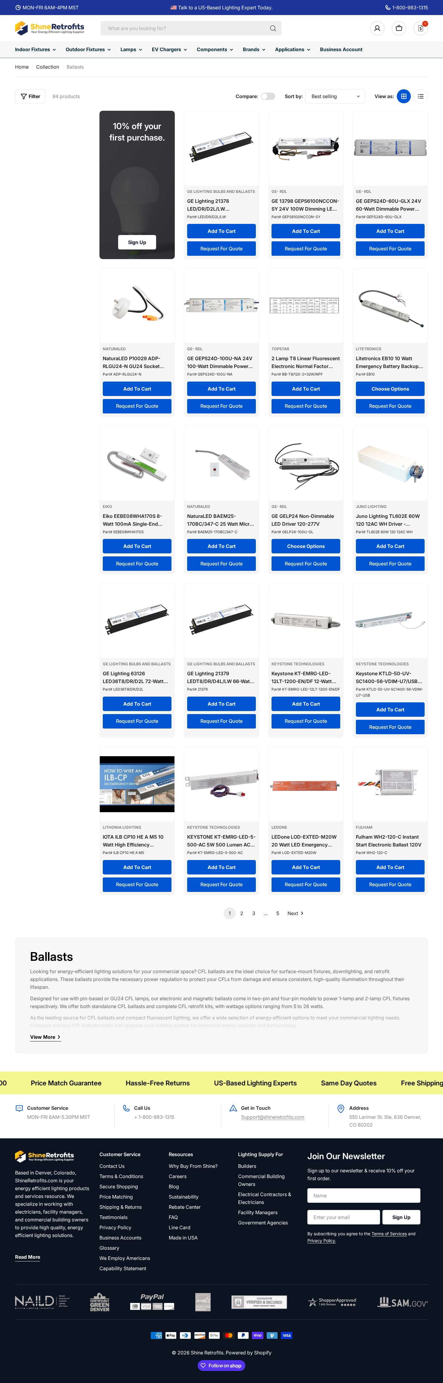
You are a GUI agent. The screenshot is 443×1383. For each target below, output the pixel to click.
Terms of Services (389, 1233)
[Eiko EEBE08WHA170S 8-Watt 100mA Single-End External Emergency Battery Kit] (137, 463)
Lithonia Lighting (122, 827)
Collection (47, 67)
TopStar (280, 349)
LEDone (279, 827)
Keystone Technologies (298, 664)
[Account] (377, 28)
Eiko (107, 506)
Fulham (364, 827)
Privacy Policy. (321, 1240)
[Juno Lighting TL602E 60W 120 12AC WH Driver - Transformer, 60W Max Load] (390, 463)
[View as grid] (404, 96)
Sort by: (294, 96)
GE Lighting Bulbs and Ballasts (221, 191)
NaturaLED (114, 349)
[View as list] (420, 96)
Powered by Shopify (249, 1353)
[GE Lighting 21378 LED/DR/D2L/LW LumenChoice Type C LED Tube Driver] (221, 148)
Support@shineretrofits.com (272, 1117)
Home (22, 67)
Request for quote (221, 249)
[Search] (273, 28)
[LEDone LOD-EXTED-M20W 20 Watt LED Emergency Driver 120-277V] (306, 784)
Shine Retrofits (207, 1353)
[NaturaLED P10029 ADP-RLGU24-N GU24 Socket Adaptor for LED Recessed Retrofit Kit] (137, 305)
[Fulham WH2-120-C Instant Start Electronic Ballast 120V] (390, 784)
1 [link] (230, 913)
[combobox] (191, 28)
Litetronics (368, 349)
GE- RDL (279, 191)
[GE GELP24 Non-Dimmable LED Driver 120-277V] (306, 463)
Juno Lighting (371, 506)
